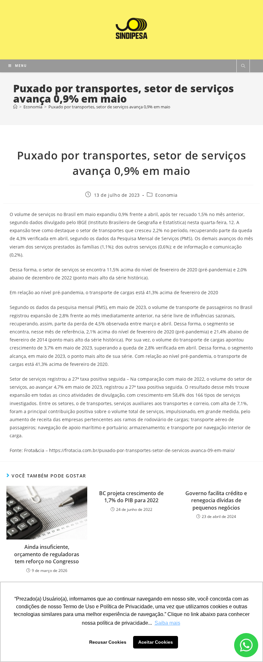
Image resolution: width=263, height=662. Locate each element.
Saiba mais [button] (167, 623)
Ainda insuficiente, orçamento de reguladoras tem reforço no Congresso (46, 554)
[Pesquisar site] (243, 66)
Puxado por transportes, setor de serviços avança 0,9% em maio (109, 107)
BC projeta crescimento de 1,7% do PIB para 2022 (131, 497)
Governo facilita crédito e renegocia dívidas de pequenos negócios (216, 500)
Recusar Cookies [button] (107, 642)
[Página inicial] (15, 107)
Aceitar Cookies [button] (155, 642)
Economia (166, 195)
